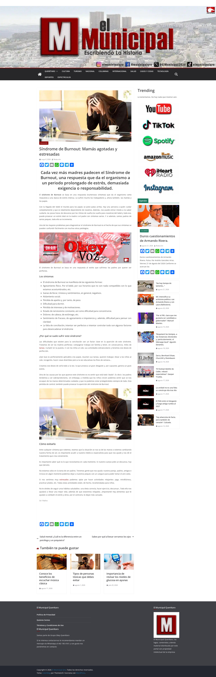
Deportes (49, 77)
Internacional (119, 71)
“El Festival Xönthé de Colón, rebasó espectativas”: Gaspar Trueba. (165, 373)
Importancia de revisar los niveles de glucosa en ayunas (118, 577)
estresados (64, 479)
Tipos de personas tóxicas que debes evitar (83, 577)
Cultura (66, 71)
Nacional (90, 71)
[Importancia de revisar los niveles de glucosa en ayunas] (119, 555)
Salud (133, 71)
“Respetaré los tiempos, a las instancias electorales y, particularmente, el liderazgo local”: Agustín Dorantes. (166, 339)
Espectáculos (64, 77)
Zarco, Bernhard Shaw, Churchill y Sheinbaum (165, 356)
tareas (41, 348)
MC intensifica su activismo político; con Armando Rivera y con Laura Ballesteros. (165, 301)
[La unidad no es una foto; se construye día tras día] (146, 391)
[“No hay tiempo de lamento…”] (146, 286)
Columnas (103, 71)
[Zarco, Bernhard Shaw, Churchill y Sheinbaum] (146, 359)
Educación (43, 143)
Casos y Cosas (146, 71)
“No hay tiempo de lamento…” (163, 284)
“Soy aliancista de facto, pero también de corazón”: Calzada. (166, 420)
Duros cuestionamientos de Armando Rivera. (157, 238)
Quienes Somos (43, 620)
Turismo (78, 71)
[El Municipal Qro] (108, 7)
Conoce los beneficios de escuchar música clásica (49, 578)
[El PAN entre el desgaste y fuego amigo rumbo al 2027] (146, 405)
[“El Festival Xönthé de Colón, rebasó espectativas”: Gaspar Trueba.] (146, 374)
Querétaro (50, 71)
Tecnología (162, 71)
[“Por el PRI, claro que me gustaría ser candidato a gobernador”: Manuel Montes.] (146, 321)
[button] (56, 71)
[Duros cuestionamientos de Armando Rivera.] (158, 216)
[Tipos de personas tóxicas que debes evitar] (85, 555)
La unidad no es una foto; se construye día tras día (166, 388)
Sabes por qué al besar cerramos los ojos (111, 536)
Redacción (57, 159)
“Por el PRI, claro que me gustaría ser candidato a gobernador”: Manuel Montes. (166, 319)
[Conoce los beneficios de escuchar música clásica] (52, 555)
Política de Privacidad (46, 614)
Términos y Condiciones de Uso (50, 625)
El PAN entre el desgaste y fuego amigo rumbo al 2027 (166, 403)
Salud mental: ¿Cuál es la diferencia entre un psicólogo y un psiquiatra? (61, 538)
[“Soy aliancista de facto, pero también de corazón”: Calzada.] (146, 421)
